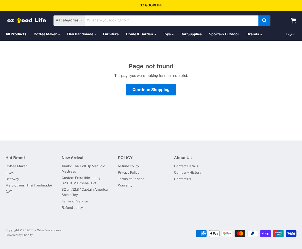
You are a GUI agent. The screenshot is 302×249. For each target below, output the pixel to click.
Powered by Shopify (19, 235)
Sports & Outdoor (224, 34)
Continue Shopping (151, 89)
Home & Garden (140, 34)
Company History (187, 173)
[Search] (264, 20)
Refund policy (72, 208)
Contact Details (186, 166)
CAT (9, 192)
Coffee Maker (45, 34)
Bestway (12, 179)
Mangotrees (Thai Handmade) (29, 185)
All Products (16, 34)
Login (290, 34)
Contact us (182, 179)
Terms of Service (75, 201)
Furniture (111, 34)
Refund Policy (128, 166)
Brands (253, 34)
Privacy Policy (128, 173)
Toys (167, 34)
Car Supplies (191, 34)
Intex (9, 173)
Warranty (125, 185)
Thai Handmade (80, 34)
